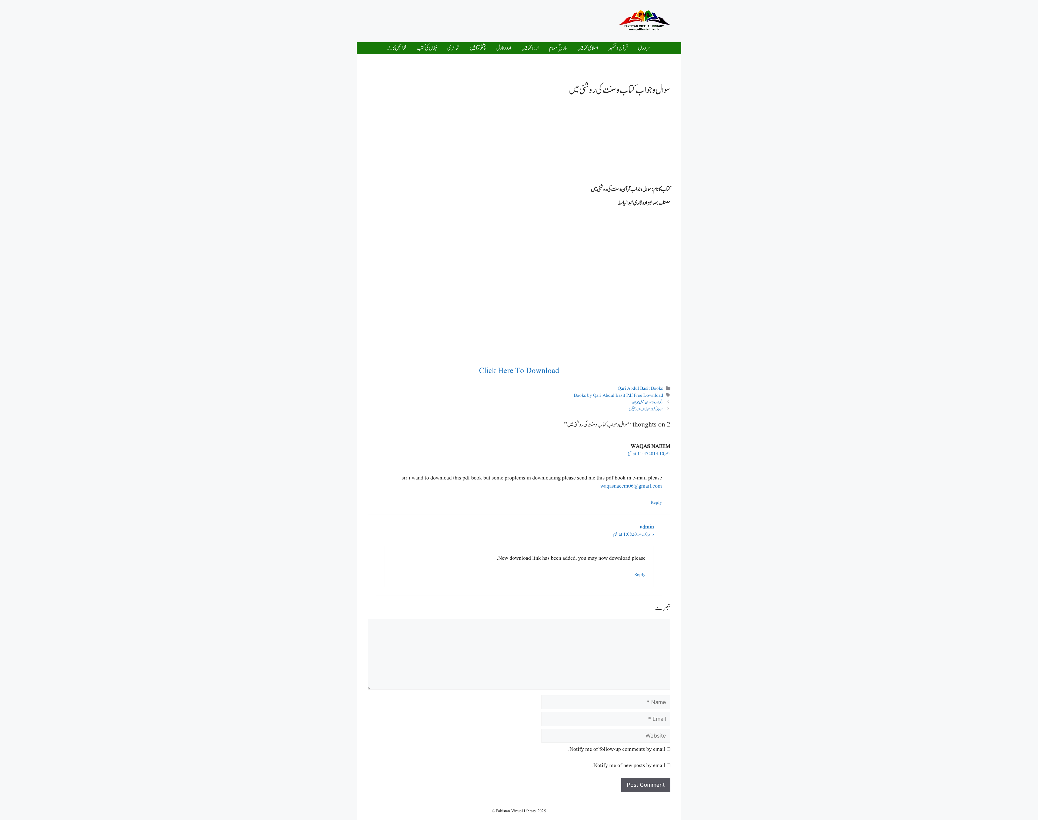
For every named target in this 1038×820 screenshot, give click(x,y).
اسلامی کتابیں (587, 48)
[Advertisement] (503, 20)
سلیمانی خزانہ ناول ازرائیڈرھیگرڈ (646, 409)
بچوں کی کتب (427, 48)
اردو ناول (503, 48)
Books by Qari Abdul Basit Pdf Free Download (618, 395)
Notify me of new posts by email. (629, 765)
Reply (656, 502)
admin (647, 527)
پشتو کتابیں (478, 48)
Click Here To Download (519, 370)
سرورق (644, 48)
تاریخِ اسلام (558, 48)
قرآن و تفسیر (618, 48)
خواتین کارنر (397, 48)
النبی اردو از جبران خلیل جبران (647, 402)
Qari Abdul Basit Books (640, 388)
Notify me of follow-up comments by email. (617, 749)
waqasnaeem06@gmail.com (631, 486)
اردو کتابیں (530, 48)
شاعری (453, 48)
